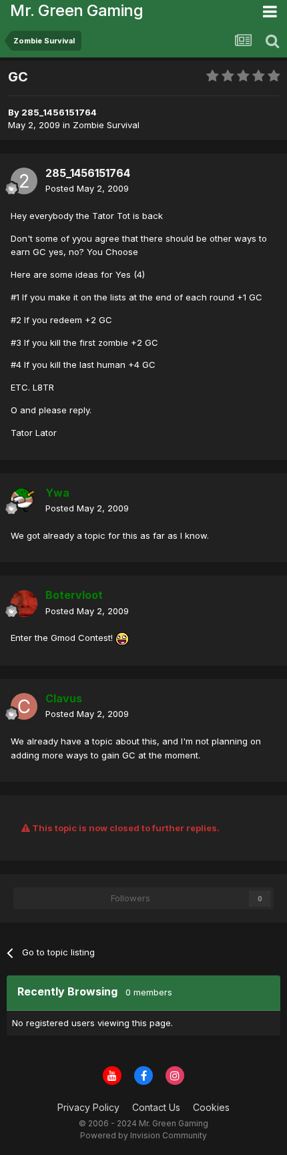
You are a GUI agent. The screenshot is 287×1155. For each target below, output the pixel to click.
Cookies (211, 1107)
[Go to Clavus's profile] (24, 706)
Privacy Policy (88, 1107)
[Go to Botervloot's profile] (24, 603)
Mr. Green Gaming (76, 10)
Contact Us (156, 1107)
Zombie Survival (106, 125)
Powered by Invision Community (143, 1135)
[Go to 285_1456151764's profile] (24, 181)
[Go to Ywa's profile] (24, 500)
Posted (87, 188)
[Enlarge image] (122, 637)
